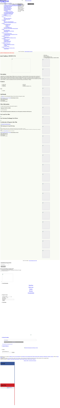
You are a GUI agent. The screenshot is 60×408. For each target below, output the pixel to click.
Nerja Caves (31, 287)
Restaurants (41, 356)
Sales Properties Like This (28, 51)
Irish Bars (48, 356)
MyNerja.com (4, 1)
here (3, 96)
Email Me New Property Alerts (6, 262)
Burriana (31, 291)
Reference (3, 299)
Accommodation (31, 292)
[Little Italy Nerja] (31, 347)
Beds (3, 298)
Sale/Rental (4, 296)
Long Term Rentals (17, 356)
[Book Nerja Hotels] (28, 0)
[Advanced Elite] (5, 124)
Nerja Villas (32, 356)
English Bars (45, 356)
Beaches (30, 289)
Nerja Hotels (23, 356)
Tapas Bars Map (36, 356)
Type (3, 297)
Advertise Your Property (32, 360)
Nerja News (31, 285)
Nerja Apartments (27, 356)
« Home (1, 2)
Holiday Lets (11, 356)
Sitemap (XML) (26, 360)
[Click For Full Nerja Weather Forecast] (22, 0)
